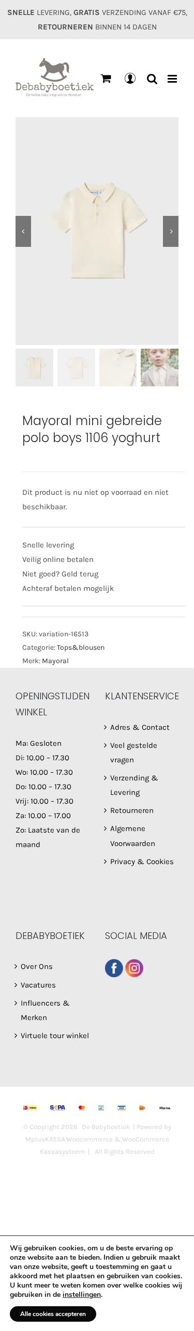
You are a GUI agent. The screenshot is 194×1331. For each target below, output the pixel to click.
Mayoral (55, 660)
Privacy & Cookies (142, 861)
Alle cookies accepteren (53, 1314)
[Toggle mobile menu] (173, 78)
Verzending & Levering (134, 785)
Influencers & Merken (45, 1010)
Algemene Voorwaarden (132, 836)
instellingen (82, 1294)
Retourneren (132, 810)
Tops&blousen (81, 647)
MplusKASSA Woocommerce (69, 1139)
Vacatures (38, 985)
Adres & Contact (140, 727)
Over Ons (37, 966)
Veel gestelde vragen (133, 752)
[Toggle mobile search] (152, 78)
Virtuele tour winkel (55, 1035)
